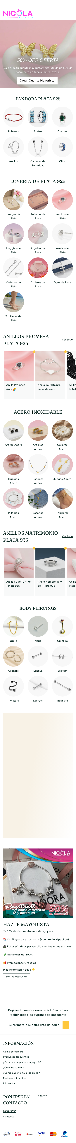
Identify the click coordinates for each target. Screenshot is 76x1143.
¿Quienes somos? (13, 1067)
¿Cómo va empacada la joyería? (22, 1062)
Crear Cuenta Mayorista (37, 80)
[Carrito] (70, 13)
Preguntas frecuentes (16, 1056)
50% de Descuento (16, 976)
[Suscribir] (66, 1025)
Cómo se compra (13, 1051)
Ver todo (67, 339)
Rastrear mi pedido (14, 1078)
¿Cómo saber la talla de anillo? (21, 1072)
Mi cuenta (9, 1083)
